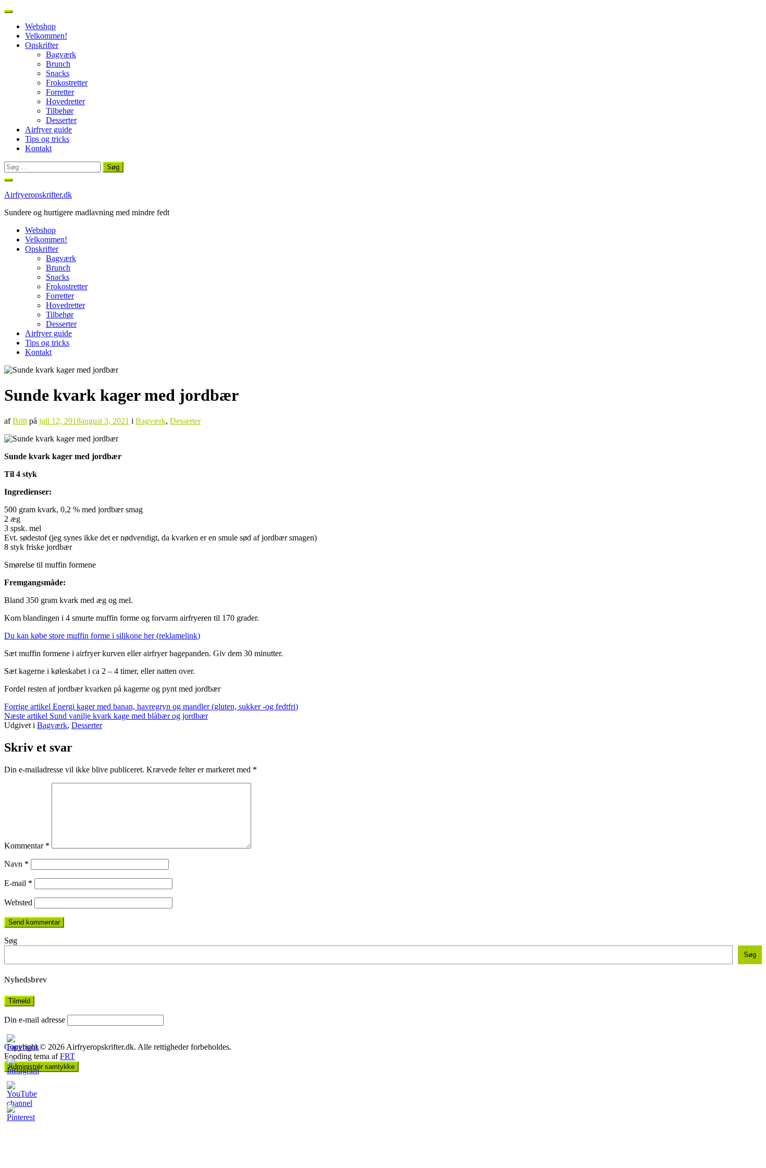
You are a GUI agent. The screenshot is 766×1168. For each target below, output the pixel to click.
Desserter (61, 120)
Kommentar (27, 845)
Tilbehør (59, 110)
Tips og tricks (47, 138)
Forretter (60, 92)
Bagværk (61, 54)
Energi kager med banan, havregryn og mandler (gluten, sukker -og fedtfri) (151, 706)
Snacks (57, 73)
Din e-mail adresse (34, 1019)
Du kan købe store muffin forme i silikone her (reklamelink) (102, 635)
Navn (16, 863)
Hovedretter (65, 101)
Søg (10, 940)
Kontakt (38, 148)
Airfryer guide (48, 129)
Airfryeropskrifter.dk (38, 194)
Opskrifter (41, 45)
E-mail (18, 883)
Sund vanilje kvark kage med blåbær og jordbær (106, 715)
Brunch (58, 63)
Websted (18, 902)
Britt (20, 420)
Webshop (40, 26)
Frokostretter (67, 82)
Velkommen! (46, 35)
